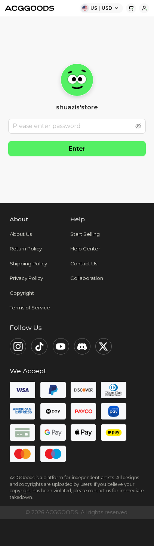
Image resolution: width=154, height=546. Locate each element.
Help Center (85, 249)
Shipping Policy (28, 263)
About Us (21, 234)
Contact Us (83, 263)
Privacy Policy (26, 278)
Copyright (22, 293)
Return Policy (26, 249)
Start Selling (85, 234)
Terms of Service (30, 308)
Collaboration (86, 278)
